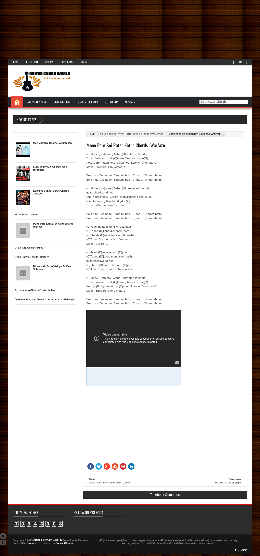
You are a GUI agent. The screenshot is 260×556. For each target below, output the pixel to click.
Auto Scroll (3, 536)
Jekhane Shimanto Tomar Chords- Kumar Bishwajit (44, 299)
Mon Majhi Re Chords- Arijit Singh (52, 143)
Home (16, 62)
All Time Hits (111, 102)
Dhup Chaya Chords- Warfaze (32, 257)
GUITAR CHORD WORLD (47, 540)
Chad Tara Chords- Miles (29, 247)
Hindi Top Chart (63, 102)
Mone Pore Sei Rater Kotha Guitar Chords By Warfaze (131, 134)
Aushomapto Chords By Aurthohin (35, 290)
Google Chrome (64, 543)
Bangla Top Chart (88, 102)
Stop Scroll (3, 542)
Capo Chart (49, 62)
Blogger (31, 543)
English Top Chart (37, 102)
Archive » (130, 102)
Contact (84, 62)
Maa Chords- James (26, 214)
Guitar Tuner (31, 62)
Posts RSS (241, 550)
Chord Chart (68, 62)
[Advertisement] (122, 28)
